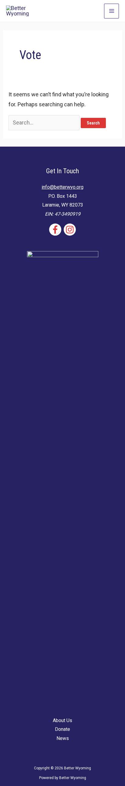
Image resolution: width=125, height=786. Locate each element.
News (62, 738)
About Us (62, 720)
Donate (62, 729)
